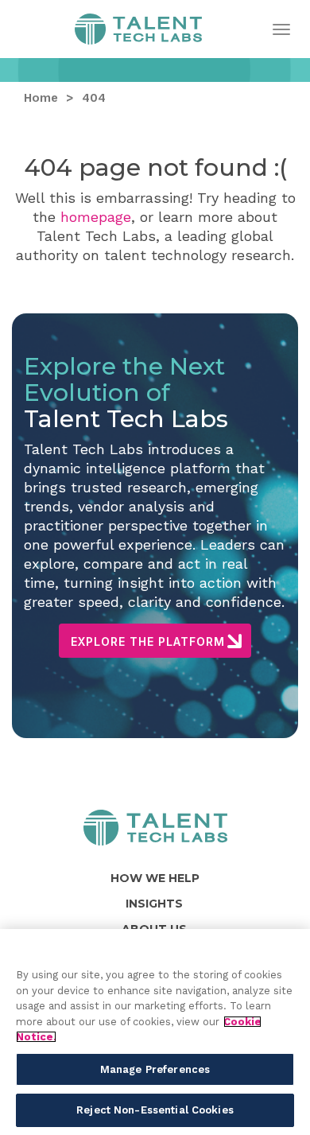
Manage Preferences (155, 1069)
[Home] (155, 827)
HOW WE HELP (155, 878)
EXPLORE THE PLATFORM (148, 641)
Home (138, 33)
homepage (95, 216)
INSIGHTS (154, 903)
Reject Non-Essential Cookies (155, 1110)
